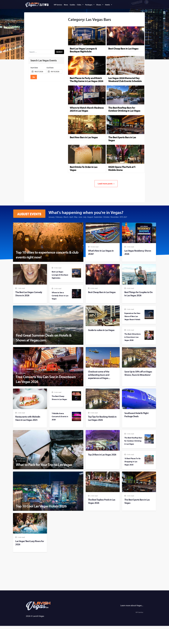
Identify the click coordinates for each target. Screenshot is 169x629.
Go (34, 77)
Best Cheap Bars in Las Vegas (123, 48)
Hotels (107, 5)
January (52, 217)
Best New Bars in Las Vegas (84, 137)
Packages (88, 5)
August (90, 217)
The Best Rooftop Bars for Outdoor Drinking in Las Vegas (124, 109)
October (106, 217)
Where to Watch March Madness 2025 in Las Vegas (87, 109)
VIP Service (58, 5)
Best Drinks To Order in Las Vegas (83, 168)
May (75, 217)
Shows (98, 5)
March (66, 217)
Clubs (79, 5)
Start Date (34, 67)
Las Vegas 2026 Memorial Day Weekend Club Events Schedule (125, 79)
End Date (50, 67)
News (66, 5)
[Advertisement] (46, 31)
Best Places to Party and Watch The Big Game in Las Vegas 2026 (86, 79)
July (84, 217)
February (59, 217)
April (71, 217)
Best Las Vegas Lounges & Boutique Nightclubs (83, 50)
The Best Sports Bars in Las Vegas (122, 139)
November (115, 217)
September (98, 217)
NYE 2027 (123, 217)
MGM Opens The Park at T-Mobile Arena (122, 168)
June (80, 217)
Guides (72, 5)
